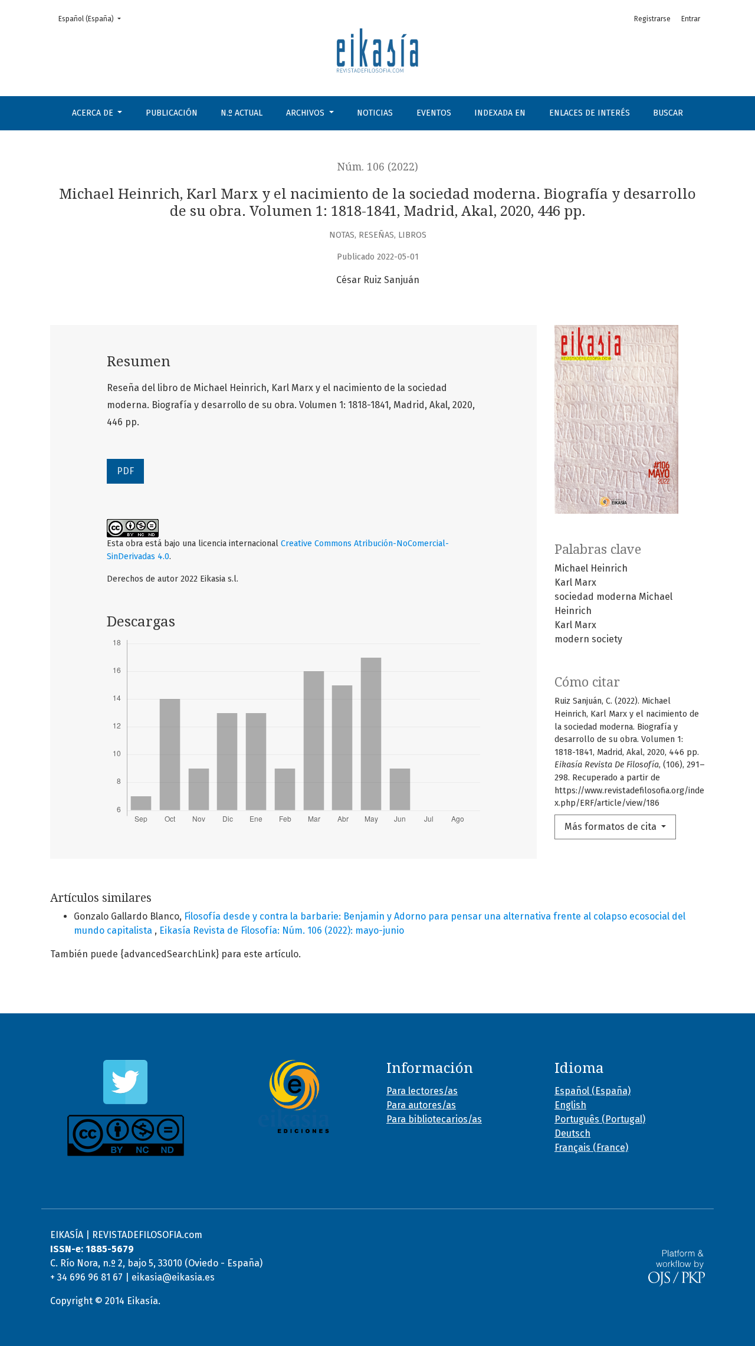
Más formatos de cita (611, 826)
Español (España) (93, 18)
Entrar (690, 19)
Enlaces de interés (589, 113)
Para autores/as (421, 1105)
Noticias (375, 113)
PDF (125, 471)
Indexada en (500, 113)
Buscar (668, 113)
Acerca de (94, 113)
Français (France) (591, 1147)
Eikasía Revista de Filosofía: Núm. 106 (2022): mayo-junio (281, 930)
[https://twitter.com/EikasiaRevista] (125, 1082)
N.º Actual (241, 113)
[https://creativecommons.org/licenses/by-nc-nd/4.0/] (125, 1135)
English (570, 1105)
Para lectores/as (422, 1091)
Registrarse (652, 19)
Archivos (306, 113)
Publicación (172, 113)
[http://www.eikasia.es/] (293, 1096)
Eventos (433, 113)
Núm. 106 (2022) (377, 167)
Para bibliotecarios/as (434, 1119)
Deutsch (572, 1133)
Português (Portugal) (599, 1119)
